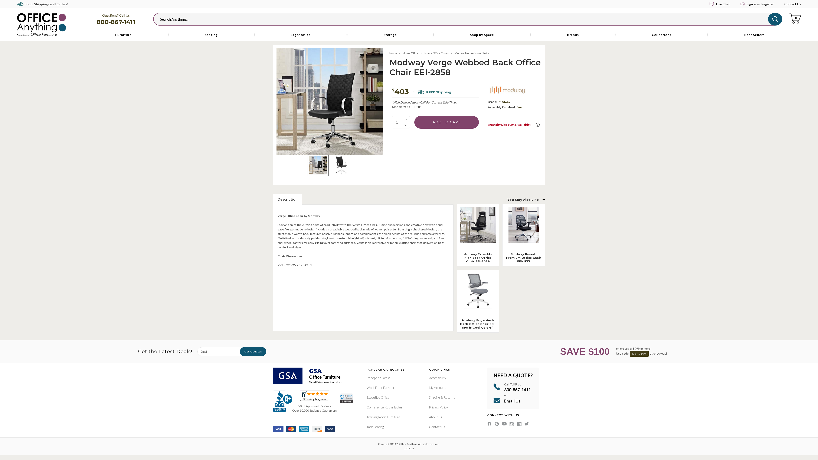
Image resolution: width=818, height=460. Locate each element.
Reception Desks (378, 378)
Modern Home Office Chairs (472, 53)
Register (767, 4)
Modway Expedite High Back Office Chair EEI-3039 (478, 257)
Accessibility (437, 378)
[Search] (775, 19)
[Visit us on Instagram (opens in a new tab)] (512, 424)
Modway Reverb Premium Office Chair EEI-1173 (523, 257)
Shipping (434, 397)
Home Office (410, 53)
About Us (435, 417)
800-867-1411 (116, 22)
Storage (390, 35)
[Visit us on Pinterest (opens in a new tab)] (497, 424)
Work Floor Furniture (381, 388)
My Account (437, 388)
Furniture (123, 35)
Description (288, 199)
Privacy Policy (438, 407)
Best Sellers (754, 35)
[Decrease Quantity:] (406, 125)
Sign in (751, 4)
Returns (449, 397)
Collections (661, 35)
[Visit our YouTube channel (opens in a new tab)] (504, 424)
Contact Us (792, 4)
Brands (573, 35)
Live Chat (723, 4)
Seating (211, 35)
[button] (538, 125)
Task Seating (375, 427)
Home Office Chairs (437, 53)
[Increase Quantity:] (406, 119)
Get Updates (253, 351)
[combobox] (464, 19)
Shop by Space (482, 35)
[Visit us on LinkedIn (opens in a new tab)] (519, 424)
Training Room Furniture (383, 417)
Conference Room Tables (384, 407)
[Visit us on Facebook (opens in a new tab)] (489, 424)
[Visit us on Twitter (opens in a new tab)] (526, 424)
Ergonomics (300, 35)
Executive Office (378, 397)
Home (393, 53)
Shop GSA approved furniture (325, 382)
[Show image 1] (318, 165)
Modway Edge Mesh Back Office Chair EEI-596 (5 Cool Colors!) (478, 324)
